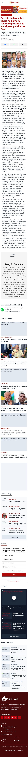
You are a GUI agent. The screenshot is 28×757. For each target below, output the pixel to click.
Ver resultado (14, 577)
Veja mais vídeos (14, 636)
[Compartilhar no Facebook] (5, 44)
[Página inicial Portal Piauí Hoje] (14, 2)
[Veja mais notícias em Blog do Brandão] (14, 9)
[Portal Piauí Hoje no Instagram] (5, 717)
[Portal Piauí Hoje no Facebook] (2, 717)
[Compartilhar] (23, 44)
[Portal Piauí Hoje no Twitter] (8, 717)
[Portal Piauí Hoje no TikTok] (15, 717)
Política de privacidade (10, 750)
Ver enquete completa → (14, 581)
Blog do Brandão (14, 264)
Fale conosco (20, 750)
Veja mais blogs (14, 537)
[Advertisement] (14, 477)
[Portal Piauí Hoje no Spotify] (19, 717)
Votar (14, 574)
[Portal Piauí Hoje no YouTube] (12, 717)
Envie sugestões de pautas (12, 311)
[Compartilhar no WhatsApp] (14, 44)
